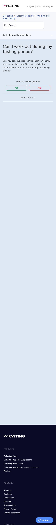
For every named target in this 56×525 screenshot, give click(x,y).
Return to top (27, 97)
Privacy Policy (10, 509)
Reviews (7, 471)
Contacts (8, 494)
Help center (9, 498)
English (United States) (39, 6)
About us (7, 490)
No (39, 87)
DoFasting (8, 15)
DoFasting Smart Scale (13, 463)
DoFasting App (10, 456)
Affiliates (7, 501)
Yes (16, 87)
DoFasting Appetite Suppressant (18, 460)
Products (9, 449)
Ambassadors (9, 505)
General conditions (12, 513)
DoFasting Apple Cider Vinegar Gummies (21, 467)
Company (8, 483)
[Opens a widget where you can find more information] (44, 520)
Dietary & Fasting (25, 15)
